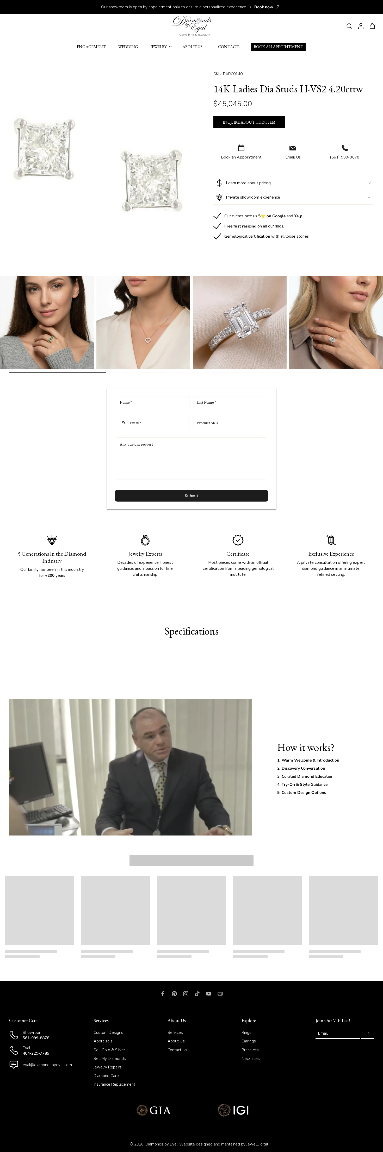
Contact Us (177, 1049)
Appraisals (103, 1041)
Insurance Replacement (114, 1084)
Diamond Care (106, 1075)
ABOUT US (192, 46)
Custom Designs (108, 1032)
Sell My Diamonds (110, 1058)
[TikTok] (197, 993)
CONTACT (228, 46)
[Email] (220, 993)
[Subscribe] (367, 1033)
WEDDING (128, 46)
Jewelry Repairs (108, 1067)
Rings (246, 1032)
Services (175, 1032)
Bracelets (250, 1049)
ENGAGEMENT (91, 46)
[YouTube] (208, 993)
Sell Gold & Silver (109, 1049)
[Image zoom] (98, 164)
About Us (176, 1041)
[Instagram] (185, 993)
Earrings (249, 1041)
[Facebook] (163, 993)
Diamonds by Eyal (161, 1144)
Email (323, 1033)
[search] (349, 26)
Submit (191, 495)
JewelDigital (257, 1144)
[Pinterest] (174, 993)
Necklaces (251, 1058)
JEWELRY (159, 46)
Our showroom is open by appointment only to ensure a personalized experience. (174, 7)
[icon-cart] (372, 25)
